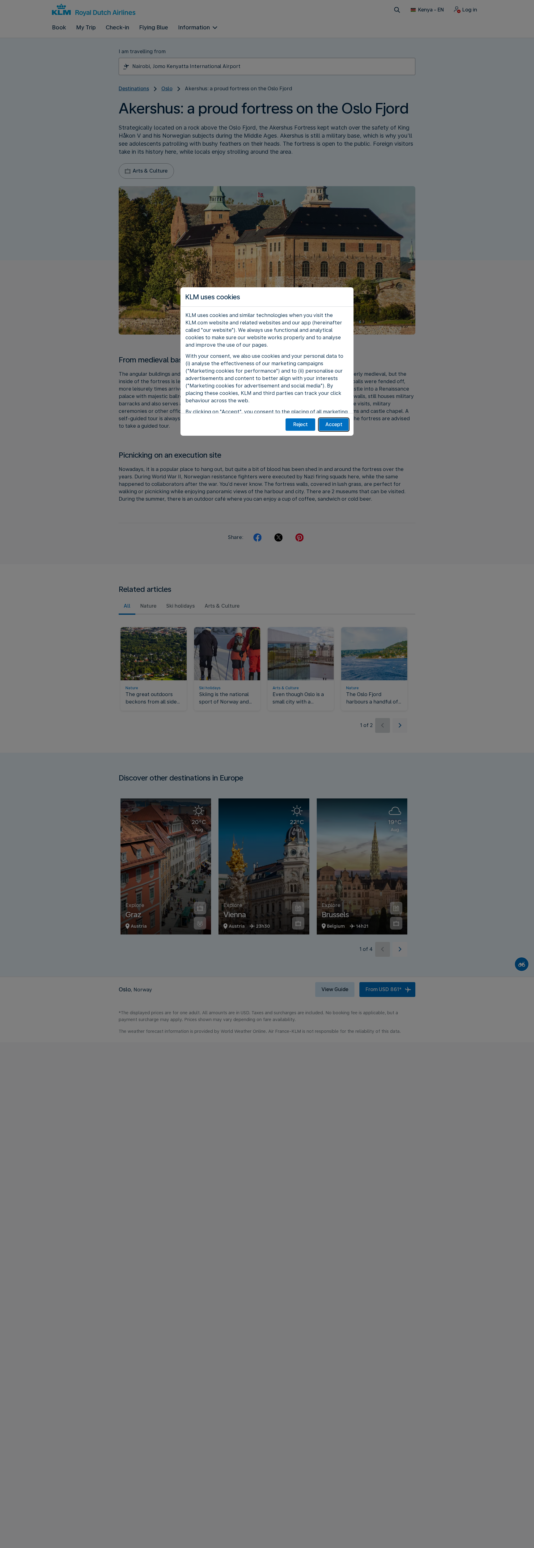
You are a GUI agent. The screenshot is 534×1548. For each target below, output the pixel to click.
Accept (333, 424)
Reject (300, 424)
